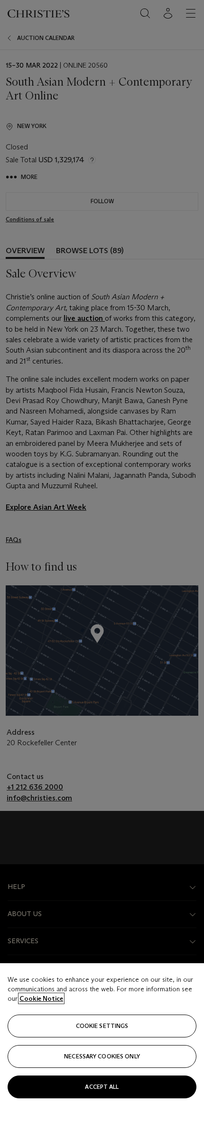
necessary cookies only (102, 1056)
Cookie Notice (41, 998)
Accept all (102, 1086)
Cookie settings (102, 1025)
